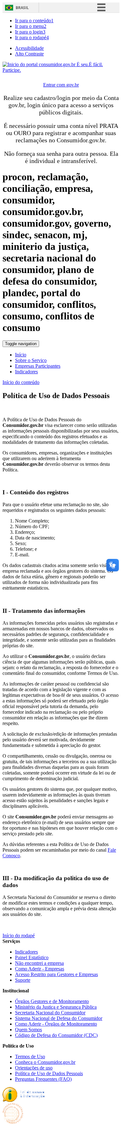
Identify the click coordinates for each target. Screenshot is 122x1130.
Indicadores (26, 371)
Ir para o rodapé (32, 37)
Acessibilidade (29, 48)
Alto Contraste (29, 53)
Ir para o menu (30, 26)
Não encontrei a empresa (39, 963)
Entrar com (61, 84)
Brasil (22, 7)
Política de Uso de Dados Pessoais (49, 1073)
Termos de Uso (30, 1056)
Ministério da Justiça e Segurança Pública (56, 1007)
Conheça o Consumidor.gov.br (45, 1062)
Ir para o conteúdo (34, 20)
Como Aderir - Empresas (39, 968)
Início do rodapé (19, 935)
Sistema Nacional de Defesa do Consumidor (58, 1018)
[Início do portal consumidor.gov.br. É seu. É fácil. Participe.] (61, 70)
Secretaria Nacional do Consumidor (50, 1012)
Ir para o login (30, 31)
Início (20, 354)
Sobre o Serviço (31, 360)
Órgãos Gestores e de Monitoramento (52, 1001)
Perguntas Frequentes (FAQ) (43, 1079)
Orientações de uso (34, 1067)
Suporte (22, 980)
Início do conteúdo (21, 382)
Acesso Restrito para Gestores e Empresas (56, 974)
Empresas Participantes (37, 366)
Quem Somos (28, 1029)
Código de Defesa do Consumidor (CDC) (56, 1035)
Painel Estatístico (31, 957)
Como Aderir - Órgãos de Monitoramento (56, 1024)
